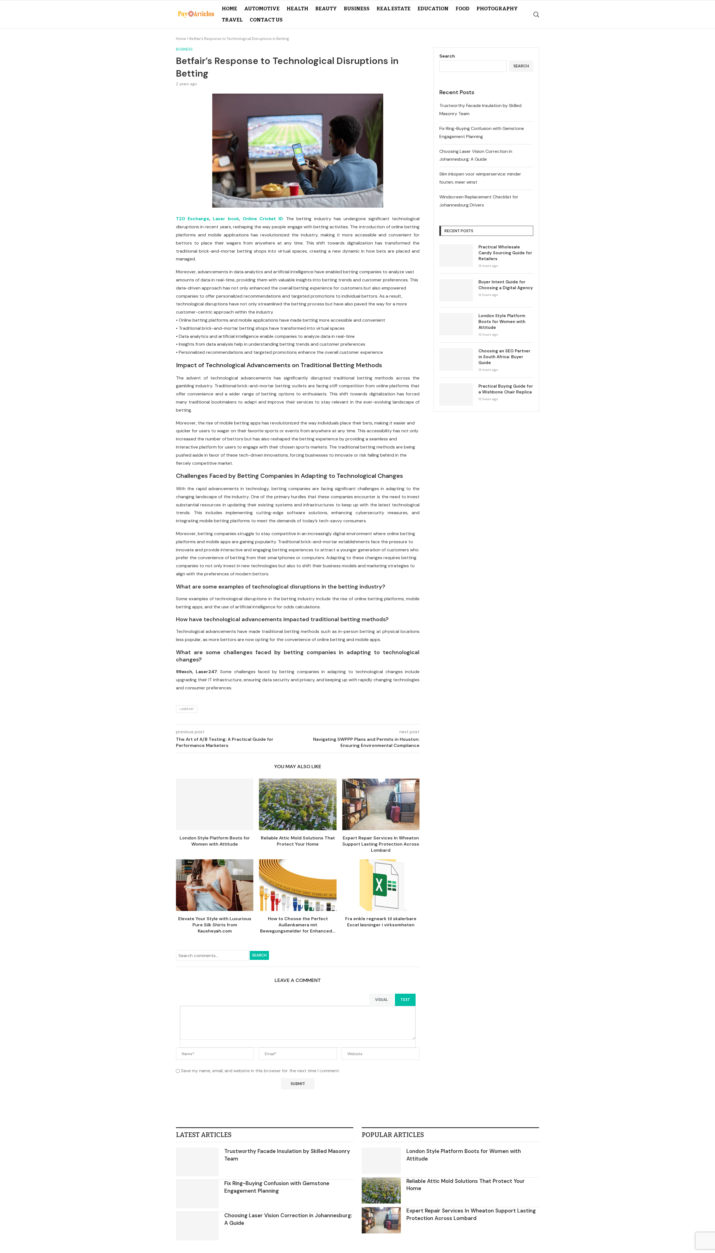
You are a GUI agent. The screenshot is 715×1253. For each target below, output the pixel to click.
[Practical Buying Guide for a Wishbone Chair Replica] (456, 394)
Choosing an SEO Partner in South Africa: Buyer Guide (504, 357)
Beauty (326, 9)
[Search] (536, 14)
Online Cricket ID (263, 219)
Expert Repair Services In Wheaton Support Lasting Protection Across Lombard (380, 844)
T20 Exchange (192, 219)
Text (405, 999)
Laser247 (187, 709)
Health (297, 9)
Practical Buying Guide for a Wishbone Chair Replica (505, 389)
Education (433, 9)
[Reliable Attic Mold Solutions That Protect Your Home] (297, 804)
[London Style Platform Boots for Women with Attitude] (214, 804)
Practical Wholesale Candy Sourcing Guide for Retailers (505, 253)
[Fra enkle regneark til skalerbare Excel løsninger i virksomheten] (381, 885)
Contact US (266, 20)
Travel (232, 20)
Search (259, 955)
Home (229, 9)
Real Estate (393, 9)
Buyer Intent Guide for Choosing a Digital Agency (505, 285)
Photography (497, 9)
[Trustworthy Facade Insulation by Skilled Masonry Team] (197, 1162)
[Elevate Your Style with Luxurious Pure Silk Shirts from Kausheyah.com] (214, 885)
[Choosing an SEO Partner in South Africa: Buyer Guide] (456, 359)
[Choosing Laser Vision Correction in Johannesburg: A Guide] (197, 1226)
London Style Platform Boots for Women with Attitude (215, 841)
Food (462, 9)
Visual (381, 999)
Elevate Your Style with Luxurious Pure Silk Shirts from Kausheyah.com (214, 925)
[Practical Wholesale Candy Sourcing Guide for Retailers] (456, 255)
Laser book (226, 219)
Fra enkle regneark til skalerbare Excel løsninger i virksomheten (380, 922)
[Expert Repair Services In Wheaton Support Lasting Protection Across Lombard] (381, 804)
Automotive (262, 9)
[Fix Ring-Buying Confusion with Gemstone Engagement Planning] (197, 1194)
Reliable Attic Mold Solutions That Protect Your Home (298, 841)
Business (357, 9)
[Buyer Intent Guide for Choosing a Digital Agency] (456, 290)
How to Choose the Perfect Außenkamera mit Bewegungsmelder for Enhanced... (297, 925)
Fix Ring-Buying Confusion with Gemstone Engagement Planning (276, 1187)
